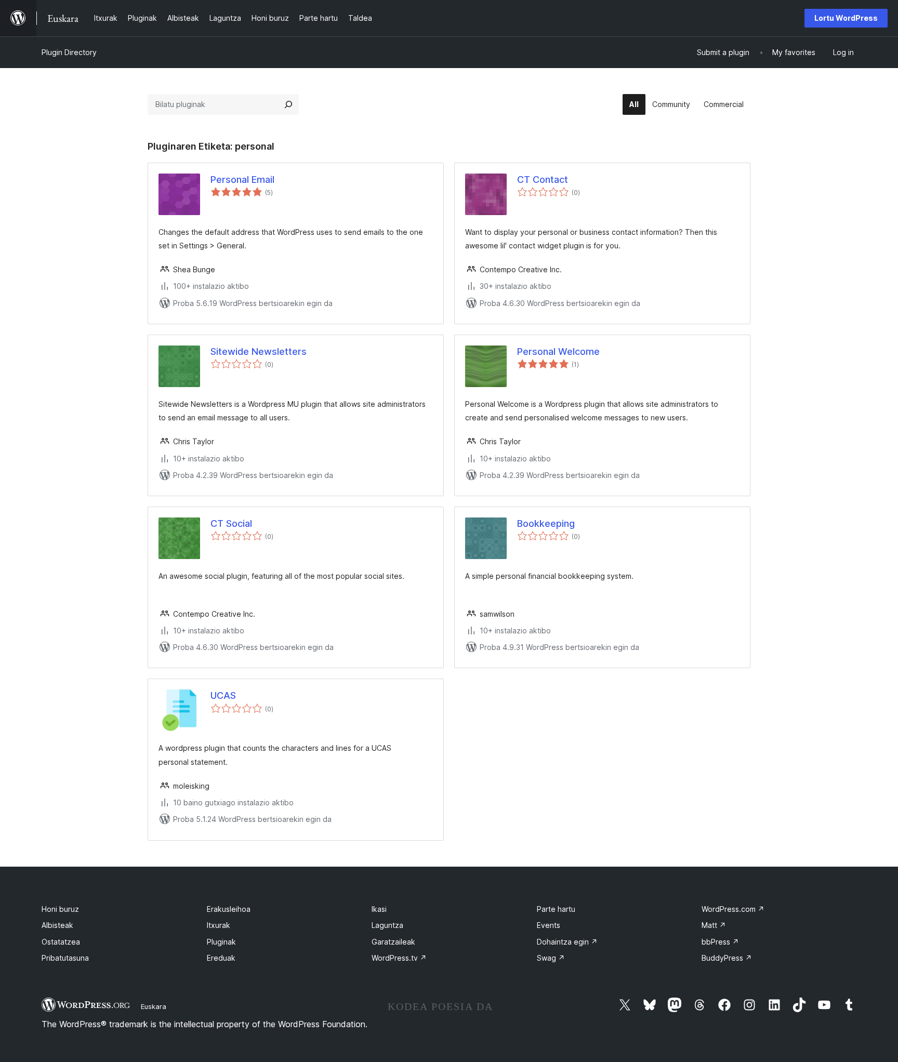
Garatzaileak (393, 941)
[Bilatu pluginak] (288, 104)
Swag (551, 957)
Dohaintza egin (567, 941)
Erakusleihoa (228, 909)
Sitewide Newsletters (258, 351)
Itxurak (218, 925)
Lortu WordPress (846, 18)
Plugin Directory (69, 52)
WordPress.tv (399, 957)
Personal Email (242, 179)
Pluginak (221, 941)
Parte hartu (556, 909)
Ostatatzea (61, 941)
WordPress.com (733, 909)
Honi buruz (60, 909)
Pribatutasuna (65, 957)
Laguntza (387, 925)
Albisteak (57, 925)
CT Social (231, 523)
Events (548, 925)
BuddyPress (727, 957)
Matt (714, 925)
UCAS (223, 695)
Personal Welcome (558, 351)
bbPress (720, 941)
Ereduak (221, 957)
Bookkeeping (546, 523)
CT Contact (542, 179)
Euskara (153, 1006)
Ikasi (379, 909)
